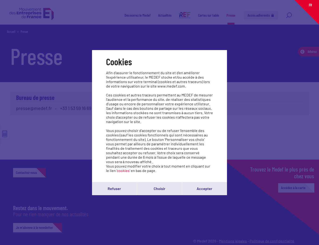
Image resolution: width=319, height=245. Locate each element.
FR (310, 5)
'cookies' (123, 170)
